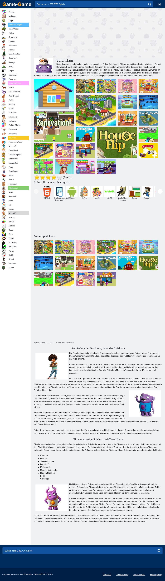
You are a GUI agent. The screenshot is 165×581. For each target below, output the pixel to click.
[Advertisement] (66, 32)
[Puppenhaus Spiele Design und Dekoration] (85, 166)
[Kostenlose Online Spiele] (16, 4)
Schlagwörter (139, 574)
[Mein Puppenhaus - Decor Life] (127, 86)
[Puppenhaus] (64, 150)
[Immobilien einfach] (96, 110)
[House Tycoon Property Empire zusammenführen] (106, 86)
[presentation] (36, 191)
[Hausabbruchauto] (148, 134)
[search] (149, 4)
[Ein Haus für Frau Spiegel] (148, 102)
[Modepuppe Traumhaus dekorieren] (64, 166)
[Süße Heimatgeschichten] (148, 86)
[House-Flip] (117, 142)
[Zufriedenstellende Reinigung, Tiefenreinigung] (85, 86)
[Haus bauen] (54, 94)
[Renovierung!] (54, 126)
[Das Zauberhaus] (127, 118)
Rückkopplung (156, 574)
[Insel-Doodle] (148, 118)
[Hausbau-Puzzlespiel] (127, 102)
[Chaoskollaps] (106, 166)
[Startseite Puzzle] (148, 150)
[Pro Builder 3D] (85, 150)
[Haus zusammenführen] (43, 166)
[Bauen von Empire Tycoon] (43, 150)
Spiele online (122, 574)
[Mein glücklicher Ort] (85, 134)
